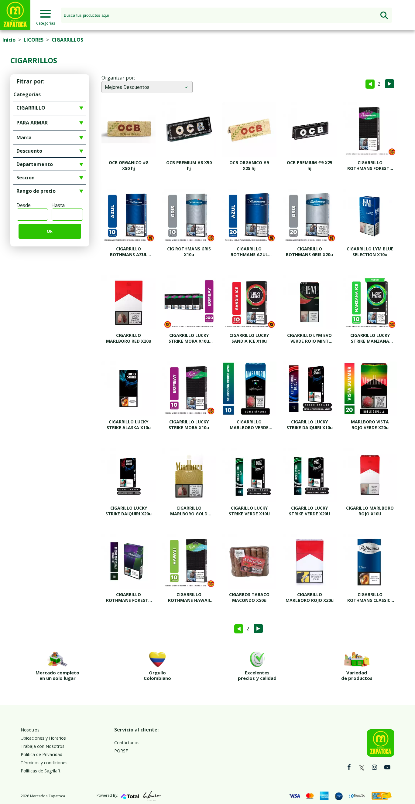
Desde (23, 205)
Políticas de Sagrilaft (40, 771)
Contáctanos (126, 742)
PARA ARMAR (32, 122)
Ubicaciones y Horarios (43, 738)
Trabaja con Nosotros (42, 746)
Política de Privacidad (41, 754)
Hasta (58, 205)
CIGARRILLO (30, 107)
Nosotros (30, 730)
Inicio (8, 39)
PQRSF (121, 751)
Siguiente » (389, 83)
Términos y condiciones (44, 762)
